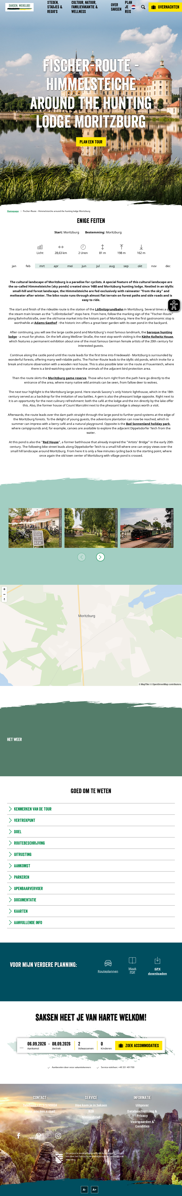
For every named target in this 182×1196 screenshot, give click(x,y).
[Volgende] (100, 557)
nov (154, 266)
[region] (91, 635)
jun (84, 266)
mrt (42, 266)
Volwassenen (86, 1048)
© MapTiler (144, 684)
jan (14, 266)
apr (56, 266)
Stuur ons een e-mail (40, 1111)
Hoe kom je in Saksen (91, 1105)
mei (70, 266)
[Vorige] (81, 557)
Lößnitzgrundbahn (109, 309)
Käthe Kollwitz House (157, 337)
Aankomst (33, 1048)
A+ (95, 1189)
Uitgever (142, 1105)
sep (126, 266)
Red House (51, 442)
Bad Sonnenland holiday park (148, 424)
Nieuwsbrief (91, 1117)
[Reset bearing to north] (4, 599)
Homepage (13, 211)
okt (140, 266)
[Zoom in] (4, 589)
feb (28, 266)
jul (98, 266)
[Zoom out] (4, 594)
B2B (91, 1111)
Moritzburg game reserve (67, 378)
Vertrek (56, 1048)
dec (167, 266)
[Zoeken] (143, 7)
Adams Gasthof (45, 323)
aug (112, 266)
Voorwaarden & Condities (142, 1124)
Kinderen (106, 1048)
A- (84, 1189)
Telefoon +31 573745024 (40, 1105)
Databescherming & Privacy (142, 1113)
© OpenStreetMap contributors (165, 684)
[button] (91, 141)
